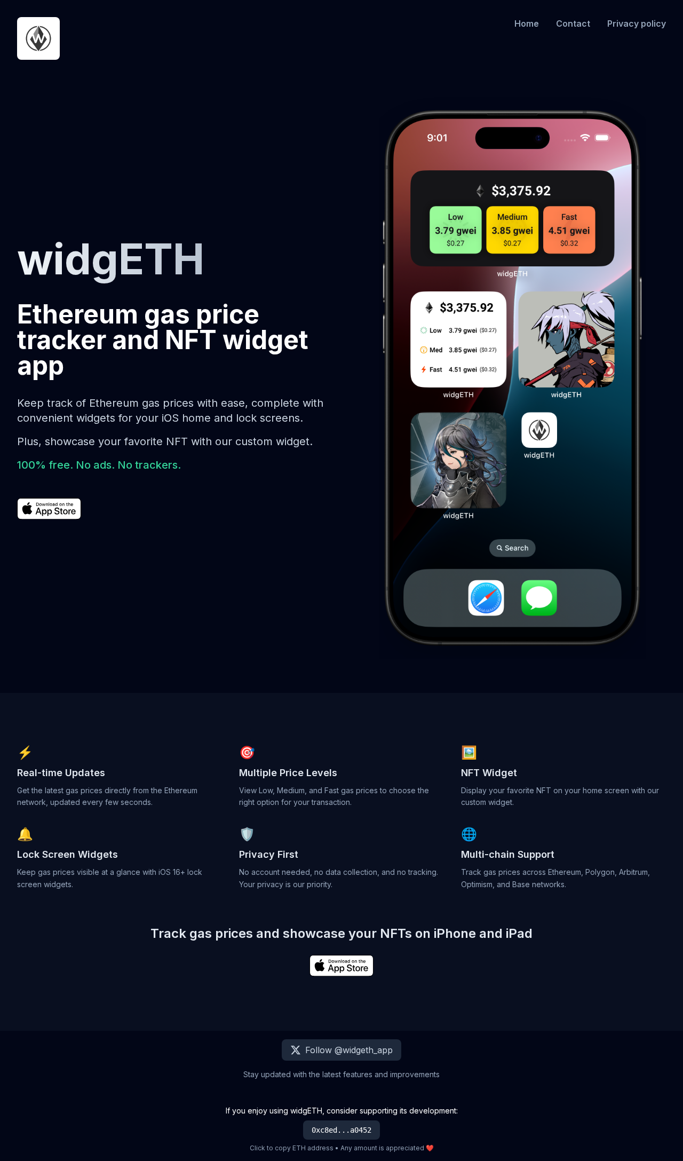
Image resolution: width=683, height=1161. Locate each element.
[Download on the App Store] (49, 510)
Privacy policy (636, 23)
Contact (573, 23)
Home (526, 23)
